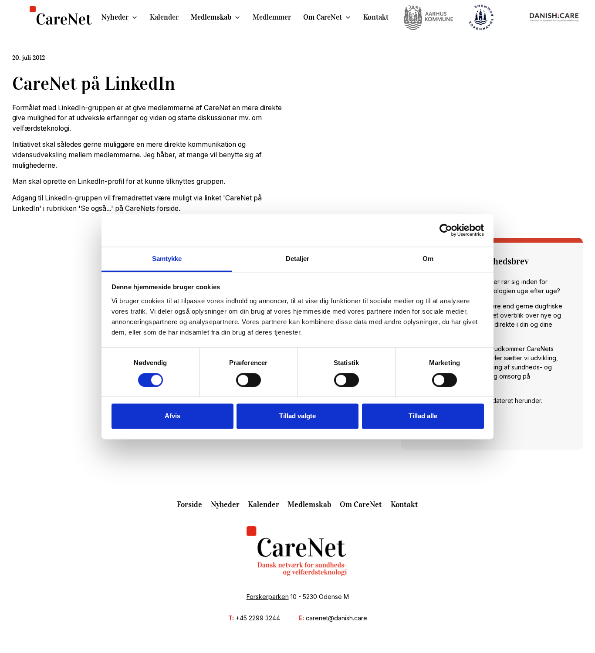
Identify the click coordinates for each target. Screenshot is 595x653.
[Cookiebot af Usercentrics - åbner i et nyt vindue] (446, 230)
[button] (119, 17)
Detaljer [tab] (298, 258)
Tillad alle (423, 416)
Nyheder (114, 17)
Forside (189, 504)
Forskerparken (268, 596)
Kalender (164, 17)
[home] (61, 17)
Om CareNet (322, 17)
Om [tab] (428, 258)
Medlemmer (272, 17)
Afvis (172, 416)
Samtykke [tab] (167, 258)
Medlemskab (211, 17)
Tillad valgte (297, 416)
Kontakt (376, 17)
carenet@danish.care (336, 618)
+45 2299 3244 (258, 618)
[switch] (248, 380)
